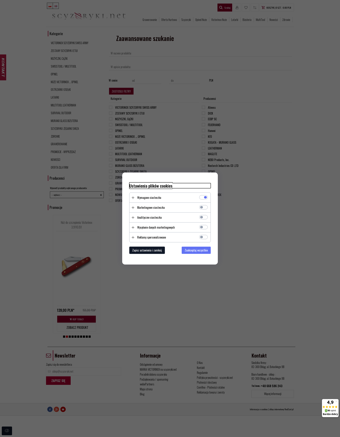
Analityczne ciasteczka (149, 217)
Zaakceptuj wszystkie (196, 250)
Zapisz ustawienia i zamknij (147, 250)
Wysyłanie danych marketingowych (156, 227)
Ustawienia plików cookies (150, 185)
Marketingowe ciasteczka (151, 207)
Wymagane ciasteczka (149, 197)
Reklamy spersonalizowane (151, 237)
